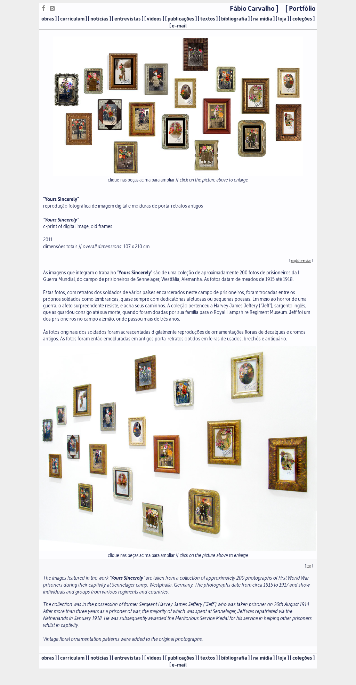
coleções (302, 19)
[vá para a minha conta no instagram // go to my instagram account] (52, 10)
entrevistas (127, 19)
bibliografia (234, 19)
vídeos (154, 19)
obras (47, 19)
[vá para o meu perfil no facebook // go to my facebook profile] (43, 10)
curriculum (72, 19)
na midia (262, 19)
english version (301, 260)
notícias (99, 19)
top (309, 566)
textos (207, 19)
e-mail (179, 26)
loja (282, 19)
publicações (181, 19)
